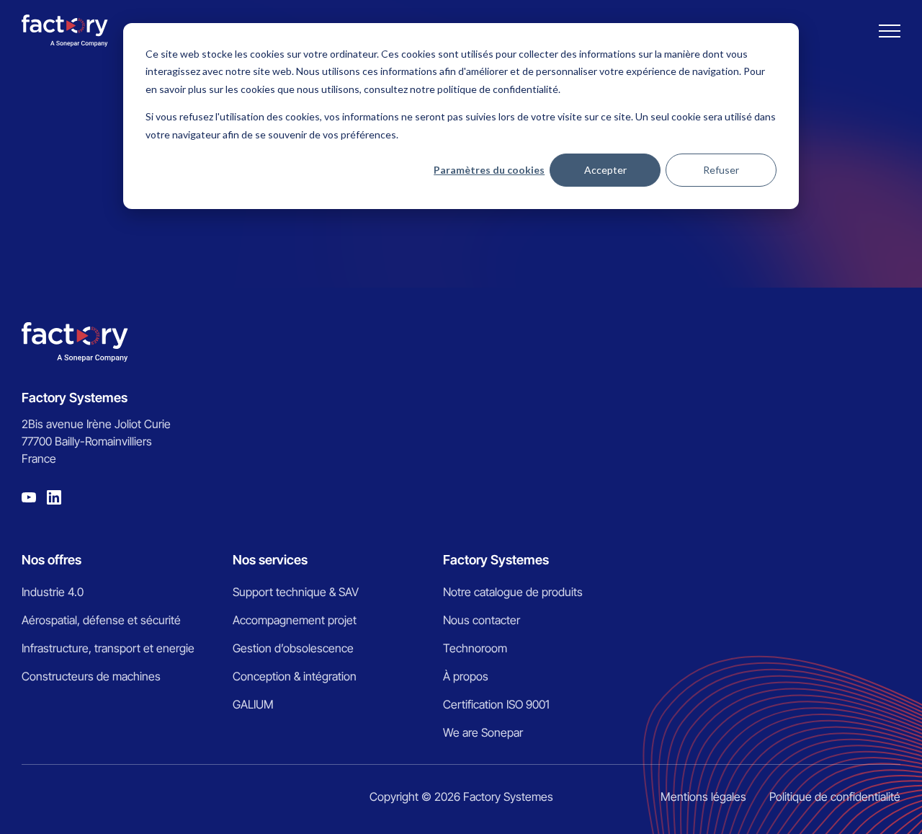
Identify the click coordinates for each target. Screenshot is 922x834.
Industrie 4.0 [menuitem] (53, 592)
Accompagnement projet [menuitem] (295, 620)
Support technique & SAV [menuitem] (296, 592)
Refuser (721, 170)
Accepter (605, 170)
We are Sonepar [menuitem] (483, 732)
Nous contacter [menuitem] (481, 620)
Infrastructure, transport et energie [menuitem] (108, 648)
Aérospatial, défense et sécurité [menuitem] (101, 620)
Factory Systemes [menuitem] (496, 559)
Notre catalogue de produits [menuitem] (513, 592)
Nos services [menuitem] (270, 559)
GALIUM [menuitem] (253, 704)
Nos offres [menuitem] (51, 559)
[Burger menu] (889, 31)
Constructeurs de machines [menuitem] (91, 676)
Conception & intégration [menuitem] (295, 676)
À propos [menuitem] (465, 676)
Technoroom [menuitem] (475, 648)
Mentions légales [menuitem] (703, 796)
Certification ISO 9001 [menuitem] (496, 704)
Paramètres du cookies (489, 170)
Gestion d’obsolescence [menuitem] (293, 648)
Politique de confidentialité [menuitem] (834, 796)
